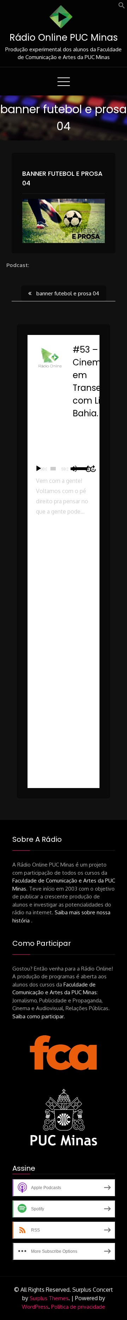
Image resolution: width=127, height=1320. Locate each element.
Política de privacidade (78, 1306)
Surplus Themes (49, 1298)
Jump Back (88, 468)
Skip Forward (93, 468)
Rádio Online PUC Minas (64, 37)
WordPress (35, 1306)
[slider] (53, 468)
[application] (63, 469)
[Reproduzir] (38, 468)
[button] (121, 7)
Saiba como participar (38, 1016)
